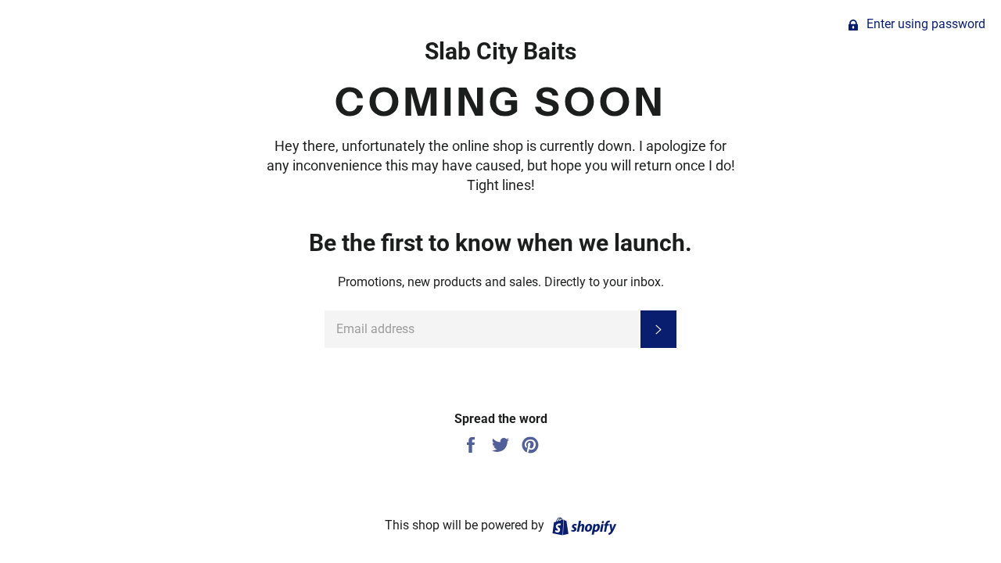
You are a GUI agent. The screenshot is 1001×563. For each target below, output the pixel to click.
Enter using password (924, 23)
